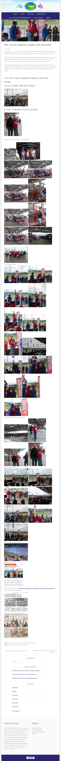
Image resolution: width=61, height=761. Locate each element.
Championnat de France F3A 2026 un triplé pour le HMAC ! (26, 670)
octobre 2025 (15, 706)
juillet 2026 (14, 687)
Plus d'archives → (16, 711)
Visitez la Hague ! (38, 17)
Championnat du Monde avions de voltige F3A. (15, 650)
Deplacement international (20, 643)
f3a (23, 644)
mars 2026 (14, 695)
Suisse (26, 644)
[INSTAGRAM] (33, 758)
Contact (48, 17)
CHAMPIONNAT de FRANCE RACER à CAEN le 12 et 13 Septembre (45, 651)
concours (20, 644)
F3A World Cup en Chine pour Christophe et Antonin (24, 678)
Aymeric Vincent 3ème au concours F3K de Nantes (24, 674)
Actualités (30, 14)
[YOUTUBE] (30, 758)
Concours (12, 643)
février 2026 (15, 699)
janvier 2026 (15, 703)
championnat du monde (12, 644)
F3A (28, 643)
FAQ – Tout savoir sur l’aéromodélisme (19, 17)
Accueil (15, 14)
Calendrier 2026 (41, 14)
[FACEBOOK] (27, 758)
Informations (32, 643)
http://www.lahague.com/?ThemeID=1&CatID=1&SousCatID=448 (36, 588)
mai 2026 (14, 691)
